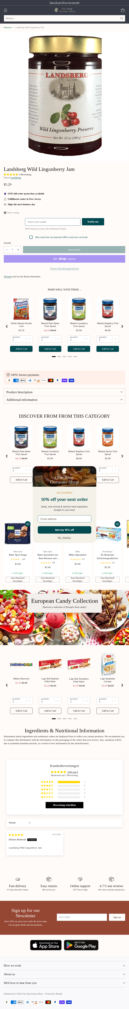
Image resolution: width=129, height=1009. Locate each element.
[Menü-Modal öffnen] (5, 10)
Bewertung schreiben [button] (64, 805)
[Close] (92, 470)
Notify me (93, 221)
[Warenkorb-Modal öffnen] (122, 10)
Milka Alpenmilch (77, 555)
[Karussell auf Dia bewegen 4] (68, 589)
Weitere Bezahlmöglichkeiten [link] (64, 268)
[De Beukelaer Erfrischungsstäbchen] (107, 534)
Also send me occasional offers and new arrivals (61, 237)
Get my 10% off (64, 529)
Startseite (8, 27)
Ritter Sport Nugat (18, 555)
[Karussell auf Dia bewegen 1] (61, 589)
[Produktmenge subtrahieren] (7, 249)
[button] (11, 174)
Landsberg (16, 177)
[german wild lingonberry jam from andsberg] (64, 96)
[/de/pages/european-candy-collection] (64, 617)
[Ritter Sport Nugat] (18, 534)
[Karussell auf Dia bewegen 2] (63, 589)
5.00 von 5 (72, 772)
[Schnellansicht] (28, 524)
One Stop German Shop (32, 994)
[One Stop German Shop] (64, 10)
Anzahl (7, 243)
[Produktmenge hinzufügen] (18, 249)
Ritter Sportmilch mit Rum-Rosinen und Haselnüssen (47, 558)
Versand (8, 276)
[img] (16, 835)
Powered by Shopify (54, 994)
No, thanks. (64, 537)
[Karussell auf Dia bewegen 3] (65, 589)
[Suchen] (121, 18)
